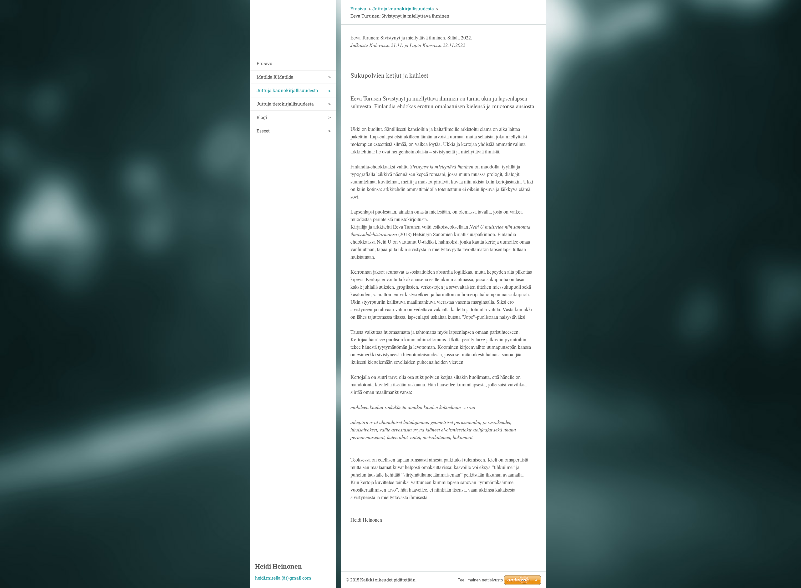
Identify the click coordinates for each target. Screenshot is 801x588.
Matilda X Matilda (275, 77)
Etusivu (265, 63)
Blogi (262, 117)
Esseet (263, 131)
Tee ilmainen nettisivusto (480, 580)
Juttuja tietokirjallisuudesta (285, 104)
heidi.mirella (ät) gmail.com (283, 578)
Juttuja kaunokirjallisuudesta (287, 90)
